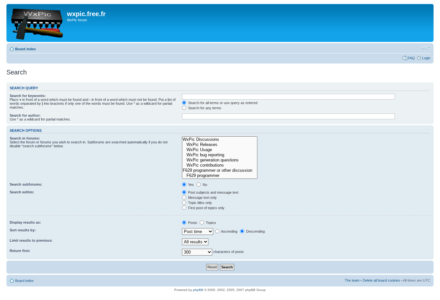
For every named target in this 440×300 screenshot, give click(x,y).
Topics (210, 223)
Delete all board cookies (381, 280)
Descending (255, 231)
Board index (25, 49)
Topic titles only (199, 203)
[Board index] (37, 22)
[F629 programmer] (219, 175)
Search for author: (25, 115)
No (204, 185)
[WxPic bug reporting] (219, 155)
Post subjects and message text (212, 192)
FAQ (411, 58)
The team (352, 280)
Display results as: (25, 222)
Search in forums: (25, 138)
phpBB (198, 290)
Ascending (228, 231)
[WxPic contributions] (219, 165)
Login (426, 58)
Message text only (202, 197)
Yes (190, 185)
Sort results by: (23, 230)
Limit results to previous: (31, 240)
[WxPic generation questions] (219, 160)
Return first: (20, 251)
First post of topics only (206, 208)
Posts (192, 223)
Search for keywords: (28, 96)
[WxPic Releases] (219, 144)
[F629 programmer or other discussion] (219, 170)
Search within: (22, 192)
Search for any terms (204, 108)
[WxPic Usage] (219, 149)
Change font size (425, 48)
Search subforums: (26, 184)
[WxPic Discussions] (219, 139)
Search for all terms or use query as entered (222, 103)
